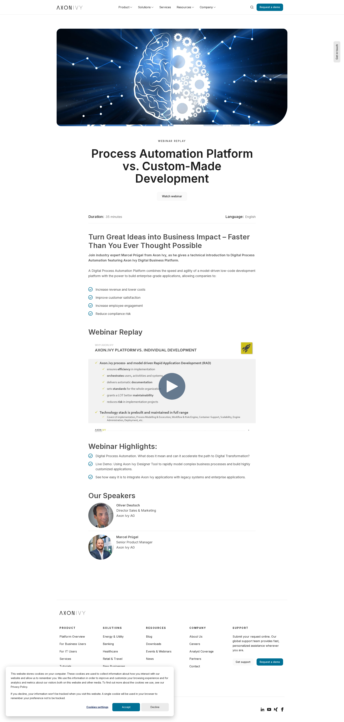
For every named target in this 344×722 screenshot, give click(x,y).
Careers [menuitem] (194, 644)
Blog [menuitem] (149, 636)
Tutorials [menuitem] (65, 666)
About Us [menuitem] (195, 636)
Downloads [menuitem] (153, 644)
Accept (126, 707)
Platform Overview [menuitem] (72, 636)
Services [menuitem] (65, 659)
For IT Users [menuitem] (68, 651)
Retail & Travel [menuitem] (112, 659)
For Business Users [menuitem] (72, 644)
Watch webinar (172, 196)
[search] (252, 7)
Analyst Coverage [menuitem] (201, 651)
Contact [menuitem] (194, 666)
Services (165, 7)
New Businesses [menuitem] (114, 666)
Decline (154, 707)
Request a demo (270, 7)
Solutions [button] (144, 7)
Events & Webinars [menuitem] (158, 651)
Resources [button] (184, 7)
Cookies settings (97, 707)
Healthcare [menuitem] (110, 651)
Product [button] (123, 7)
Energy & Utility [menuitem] (113, 636)
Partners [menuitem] (195, 659)
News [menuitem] (150, 659)
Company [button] (206, 7)
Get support (243, 661)
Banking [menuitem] (108, 644)
